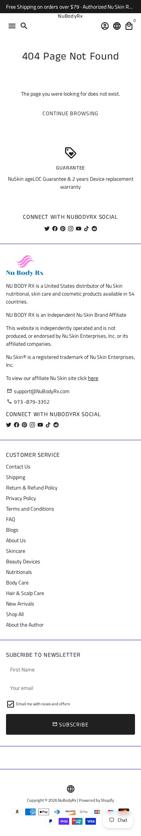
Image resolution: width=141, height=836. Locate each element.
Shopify (107, 800)
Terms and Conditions (30, 509)
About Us (16, 540)
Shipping (15, 477)
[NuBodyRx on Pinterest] (62, 228)
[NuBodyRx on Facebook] (55, 228)
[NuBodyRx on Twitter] (47, 228)
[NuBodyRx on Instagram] (70, 228)
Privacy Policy (21, 498)
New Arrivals (20, 603)
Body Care (17, 582)
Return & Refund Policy (32, 487)
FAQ (10, 519)
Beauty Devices (23, 561)
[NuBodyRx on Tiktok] (86, 228)
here (93, 378)
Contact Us (18, 466)
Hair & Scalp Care (25, 593)
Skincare (15, 551)
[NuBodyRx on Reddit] (94, 228)
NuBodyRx (67, 800)
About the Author (25, 625)
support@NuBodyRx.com (38, 391)
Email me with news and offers (43, 704)
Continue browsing (70, 113)
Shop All (15, 614)
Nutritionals (19, 572)
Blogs (12, 530)
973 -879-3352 (28, 402)
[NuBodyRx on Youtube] (78, 228)
